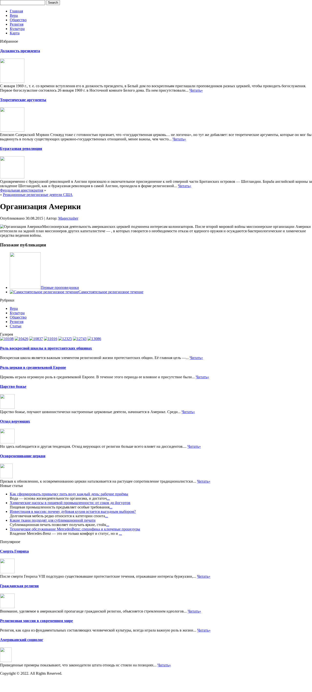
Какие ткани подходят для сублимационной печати (53, 520)
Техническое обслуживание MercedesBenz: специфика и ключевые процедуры (75, 529)
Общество (18, 20)
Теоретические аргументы (23, 100)
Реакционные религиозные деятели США (38, 195)
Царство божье (13, 386)
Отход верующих (15, 421)
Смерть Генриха (14, 551)
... (108, 498)
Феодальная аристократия (21, 190)
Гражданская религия (19, 586)
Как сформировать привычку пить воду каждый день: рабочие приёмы (69, 494)
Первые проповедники (60, 287)
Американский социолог (21, 640)
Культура (17, 29)
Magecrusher (68, 218)
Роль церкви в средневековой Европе (33, 367)
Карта (15, 33)
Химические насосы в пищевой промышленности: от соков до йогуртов (70, 503)
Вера (14, 15)
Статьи (15, 326)
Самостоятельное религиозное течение (110, 292)
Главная (16, 11)
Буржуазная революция (21, 148)
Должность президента (20, 51)
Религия (16, 24)
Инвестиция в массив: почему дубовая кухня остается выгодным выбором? (73, 511)
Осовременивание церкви (22, 456)
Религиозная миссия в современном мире (36, 621)
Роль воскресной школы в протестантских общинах (46, 348)
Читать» (196, 90)
